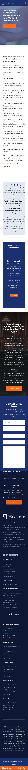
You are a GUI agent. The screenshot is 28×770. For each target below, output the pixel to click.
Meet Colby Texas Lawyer (10, 584)
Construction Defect (8, 569)
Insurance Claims (7, 567)
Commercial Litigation (9, 571)
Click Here (14, 295)
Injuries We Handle (8, 576)
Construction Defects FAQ (10, 605)
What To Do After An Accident (11, 593)
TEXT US (21, 768)
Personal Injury (7, 564)
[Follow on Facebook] (4, 555)
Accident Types (7, 574)
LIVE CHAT (7, 768)
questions (21, 155)
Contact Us (9, 26)
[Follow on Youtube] (16, 555)
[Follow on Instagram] (13, 555)
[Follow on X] (7, 555)
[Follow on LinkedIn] (10, 555)
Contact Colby (14, 388)
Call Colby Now (8, 164)
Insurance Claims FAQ (9, 602)
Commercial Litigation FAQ (10, 607)
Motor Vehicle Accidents (9, 595)
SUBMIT (14, 502)
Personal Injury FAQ (8, 600)
